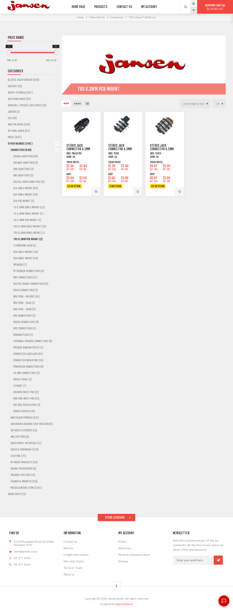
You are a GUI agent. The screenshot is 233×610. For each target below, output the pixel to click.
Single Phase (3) (22, 379)
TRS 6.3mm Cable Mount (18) (29, 226)
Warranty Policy (74, 561)
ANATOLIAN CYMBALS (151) (25, 417)
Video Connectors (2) (25, 290)
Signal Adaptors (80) (25, 156)
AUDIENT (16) (15, 86)
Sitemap (123, 561)
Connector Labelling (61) (28, 354)
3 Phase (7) (19, 385)
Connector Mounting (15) (28, 360)
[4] (55, 52)
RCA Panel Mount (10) (25, 258)
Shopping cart (214, 7)
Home (80, 17)
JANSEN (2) (14, 111)
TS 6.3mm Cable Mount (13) (29, 207)
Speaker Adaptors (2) (25, 162)
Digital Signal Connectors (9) (30, 284)
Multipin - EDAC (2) (24, 303)
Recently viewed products (134, 554)
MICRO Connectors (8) (26, 322)
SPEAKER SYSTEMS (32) (23, 475)
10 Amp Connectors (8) (26, 373)
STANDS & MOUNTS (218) (24, 481)
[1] (9, 52)
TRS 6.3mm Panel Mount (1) (29, 233)
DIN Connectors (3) (24, 315)
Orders (122, 541)
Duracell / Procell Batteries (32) (27, 105)
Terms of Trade (73, 567)
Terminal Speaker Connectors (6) (32, 341)
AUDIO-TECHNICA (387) (20, 92)
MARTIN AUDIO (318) (19, 124)
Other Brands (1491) (20, 143)
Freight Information (76, 554)
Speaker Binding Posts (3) (28, 347)
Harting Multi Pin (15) (26, 398)
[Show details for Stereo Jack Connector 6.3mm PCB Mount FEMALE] (164, 125)
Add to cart (95, 191)
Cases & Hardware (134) (25, 449)
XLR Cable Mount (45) (25, 188)
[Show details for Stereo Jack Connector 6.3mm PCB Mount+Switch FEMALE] (81, 125)
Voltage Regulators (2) (26, 405)
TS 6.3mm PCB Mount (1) (27, 220)
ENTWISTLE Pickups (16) (24, 430)
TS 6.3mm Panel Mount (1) (28, 213)
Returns (68, 548)
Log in (196, 3)
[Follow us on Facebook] (116, 586)
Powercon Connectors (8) (28, 366)
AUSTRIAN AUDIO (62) (19, 99)
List (87, 104)
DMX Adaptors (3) (23, 169)
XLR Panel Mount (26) (25, 194)
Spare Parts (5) (17, 494)
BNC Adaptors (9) (23, 175)
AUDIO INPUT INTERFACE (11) (26, 443)
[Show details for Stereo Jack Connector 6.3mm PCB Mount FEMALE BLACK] (123, 125)
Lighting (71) (18, 456)
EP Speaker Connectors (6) (28, 271)
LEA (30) (12, 118)
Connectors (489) (21, 150)
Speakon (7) (20, 264)
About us (69, 574)
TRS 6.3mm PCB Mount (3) (28, 239)
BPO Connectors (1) (24, 328)
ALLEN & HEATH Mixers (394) (23, 80)
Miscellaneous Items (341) (26, 487)
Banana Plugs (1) (23, 335)
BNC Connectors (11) (25, 277)
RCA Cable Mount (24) (25, 252)
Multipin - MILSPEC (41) (26, 296)
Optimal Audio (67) (19, 131)
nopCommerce (124, 604)
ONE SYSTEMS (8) (20, 436)
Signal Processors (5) (23, 468)
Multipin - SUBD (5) (24, 309)
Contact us (70, 541)
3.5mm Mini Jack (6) (24, 245)
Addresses (124, 548)
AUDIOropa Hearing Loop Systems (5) (32, 424)
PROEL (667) (14, 137)
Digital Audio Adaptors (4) (28, 182)
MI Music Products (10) (24, 462)
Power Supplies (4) (24, 411)
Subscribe (218, 560)
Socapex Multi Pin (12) (26, 392)
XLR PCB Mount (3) (23, 201)
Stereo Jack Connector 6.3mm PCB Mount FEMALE (162, 149)
